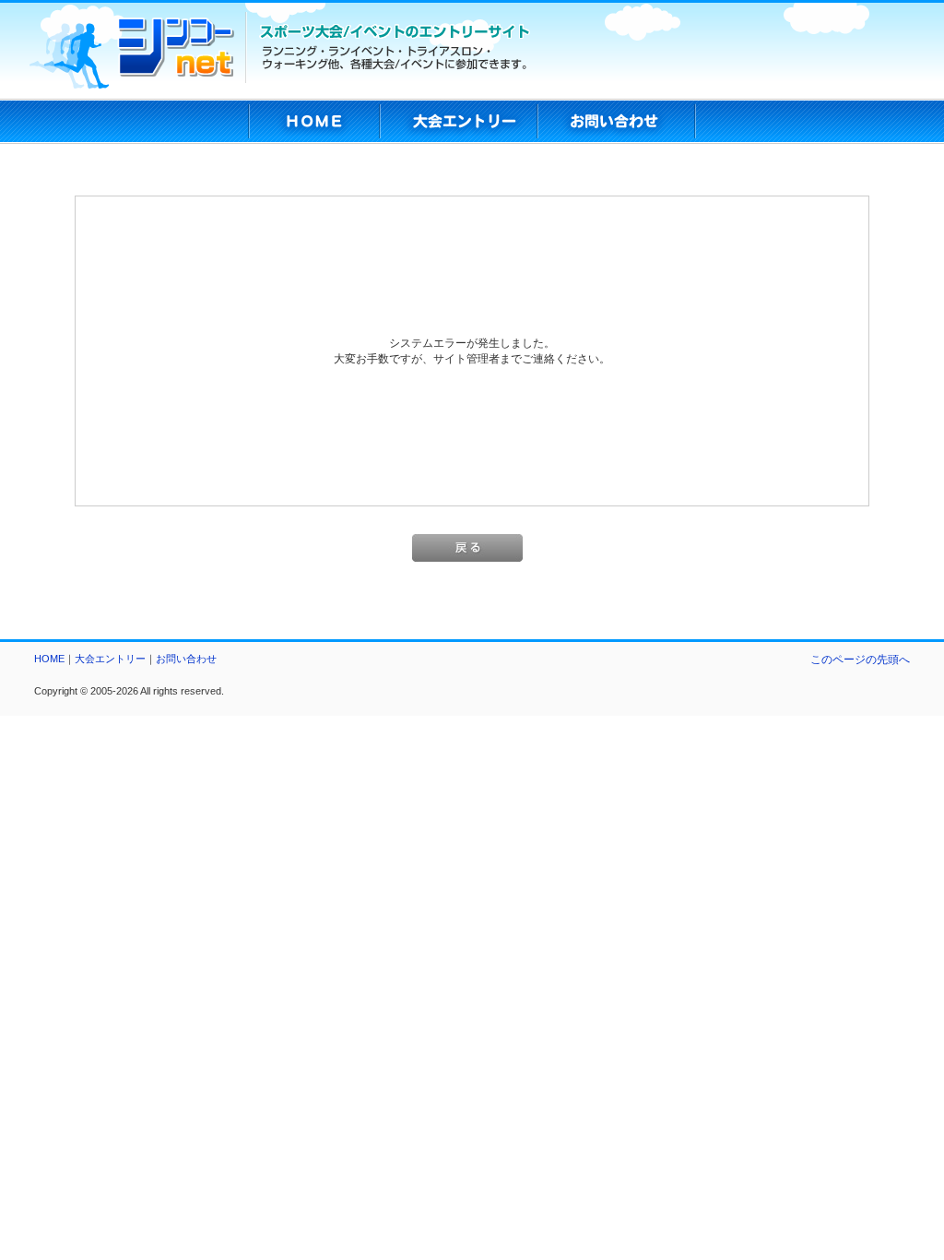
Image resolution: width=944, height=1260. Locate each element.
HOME (49, 658)
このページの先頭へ (860, 659)
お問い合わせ (186, 658)
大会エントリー (110, 658)
